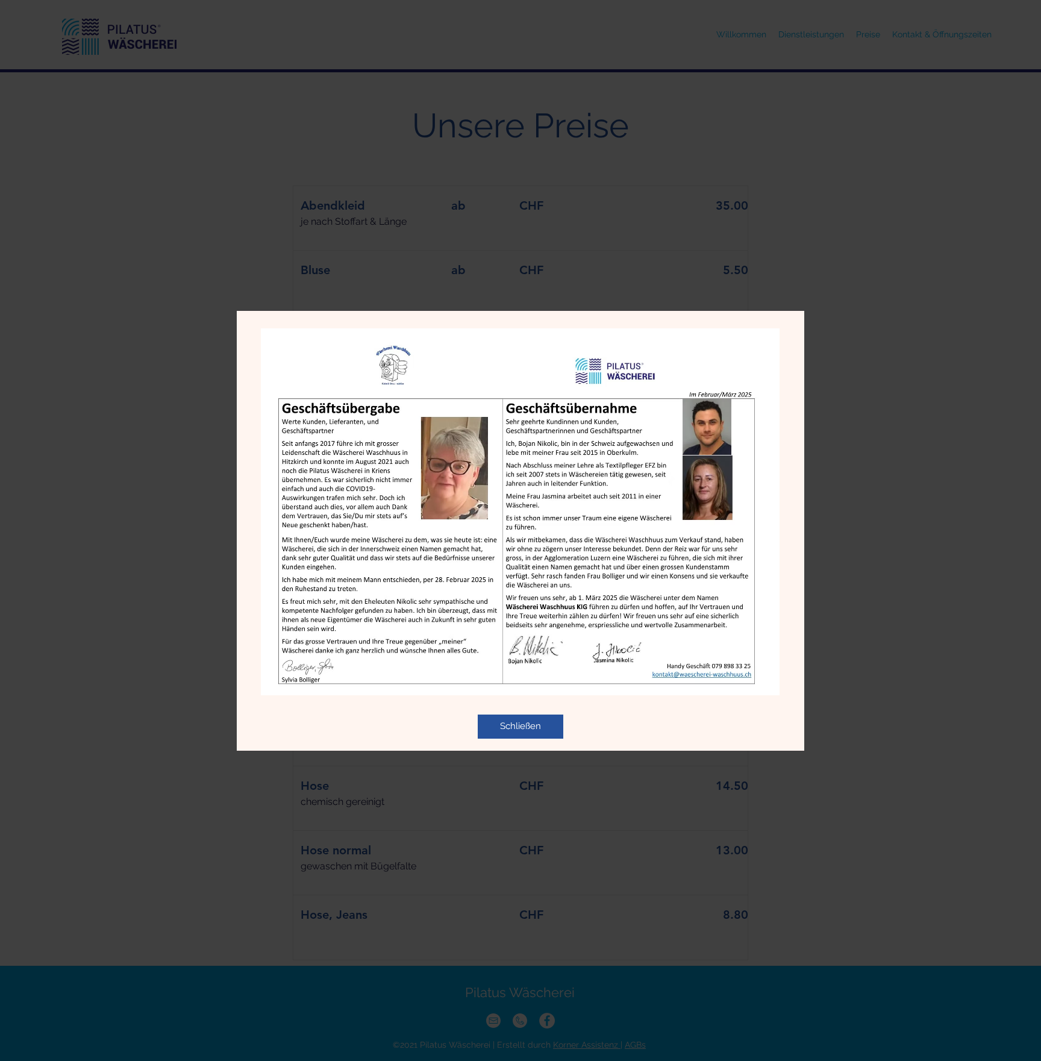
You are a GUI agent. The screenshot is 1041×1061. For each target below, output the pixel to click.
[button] (520, 727)
